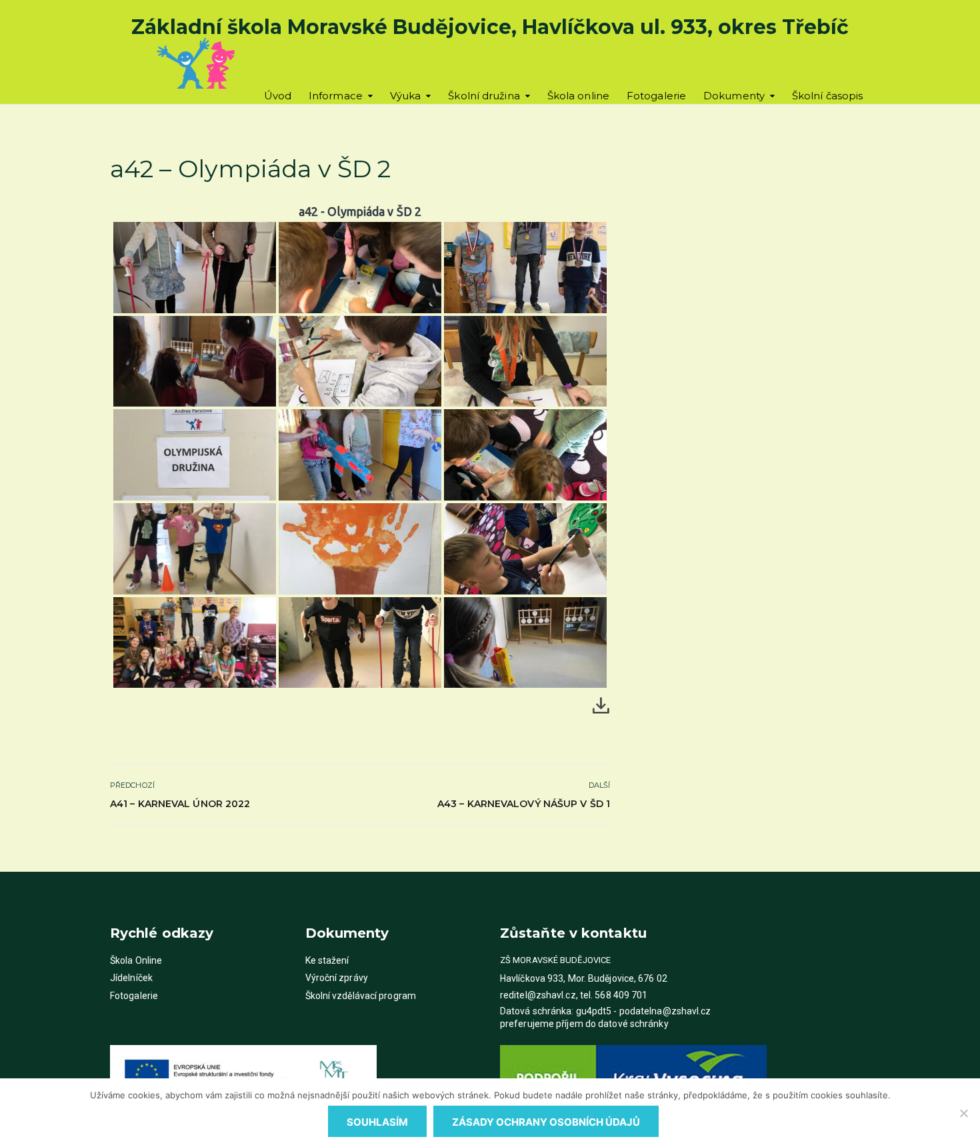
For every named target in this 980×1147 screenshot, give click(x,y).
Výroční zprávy (336, 977)
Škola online (578, 95)
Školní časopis (827, 95)
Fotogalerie (656, 95)
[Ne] (963, 1113)
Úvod (277, 95)
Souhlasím (377, 1122)
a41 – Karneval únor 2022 (180, 804)
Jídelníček (131, 977)
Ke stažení (327, 960)
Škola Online (136, 960)
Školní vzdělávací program (361, 995)
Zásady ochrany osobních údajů (546, 1122)
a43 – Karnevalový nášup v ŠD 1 (523, 804)
